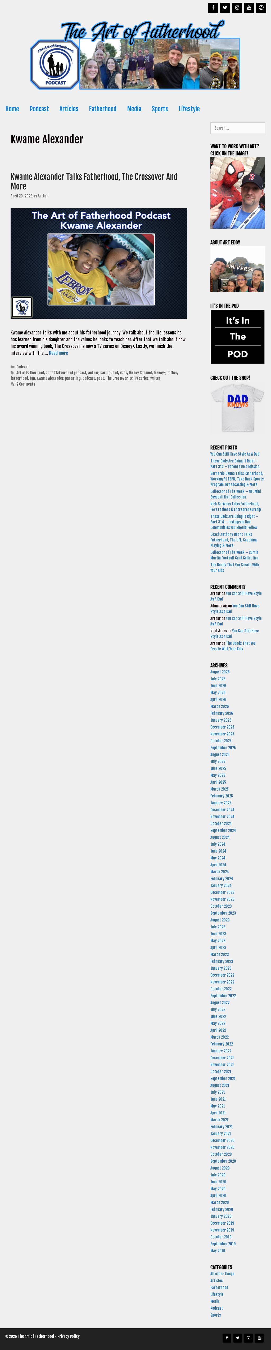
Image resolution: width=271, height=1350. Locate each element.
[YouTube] (249, 8)
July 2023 (217, 927)
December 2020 (222, 1140)
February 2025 (221, 796)
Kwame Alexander (50, 378)
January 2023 (221, 968)
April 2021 (218, 1113)
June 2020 (218, 1182)
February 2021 (221, 1126)
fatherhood (19, 378)
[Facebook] (213, 8)
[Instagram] (237, 8)
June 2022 (218, 1016)
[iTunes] (261, 8)
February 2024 (221, 878)
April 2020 (218, 1195)
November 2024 (222, 816)
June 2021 (218, 1099)
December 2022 (222, 975)
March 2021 (219, 1120)
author (93, 372)
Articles (69, 109)
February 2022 (221, 1044)
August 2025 (219, 754)
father (172, 372)
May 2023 (217, 940)
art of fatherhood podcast (66, 372)
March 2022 (219, 1037)
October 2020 (221, 1154)
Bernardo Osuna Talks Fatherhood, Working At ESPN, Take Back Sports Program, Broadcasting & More (237, 479)
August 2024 (220, 837)
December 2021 (222, 1058)
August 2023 (220, 920)
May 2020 (217, 1188)
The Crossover (117, 378)
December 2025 (222, 727)
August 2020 (220, 1168)
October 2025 (221, 741)
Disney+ (159, 372)
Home (12, 109)
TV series (141, 378)
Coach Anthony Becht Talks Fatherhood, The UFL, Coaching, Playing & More (234, 540)
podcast (89, 378)
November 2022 (222, 982)
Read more (58, 353)
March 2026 (219, 706)
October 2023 (221, 906)
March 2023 (219, 954)
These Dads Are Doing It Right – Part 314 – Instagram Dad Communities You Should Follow (234, 522)
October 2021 (220, 1071)
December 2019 (222, 1223)
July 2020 (217, 1175)
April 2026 (218, 699)
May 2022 (217, 1023)
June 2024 (218, 851)
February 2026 (221, 713)
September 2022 (223, 996)
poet (100, 378)
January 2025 (220, 803)
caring (105, 372)
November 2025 (222, 734)
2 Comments (25, 384)
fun (32, 378)
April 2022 (218, 1030)
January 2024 (221, 885)
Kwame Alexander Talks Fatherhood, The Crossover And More (94, 181)
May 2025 (217, 775)
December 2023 (222, 892)
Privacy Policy (68, 1336)
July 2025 (217, 761)
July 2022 (217, 1009)
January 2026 (221, 720)
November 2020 (222, 1147)
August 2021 (219, 1085)
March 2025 (219, 789)
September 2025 (223, 747)
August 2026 (220, 672)
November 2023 (222, 899)
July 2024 (217, 844)
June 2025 (218, 768)
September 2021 (223, 1078)
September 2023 (223, 913)
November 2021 (222, 1064)
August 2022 (219, 1002)
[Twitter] (225, 8)
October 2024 (221, 823)
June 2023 (218, 934)
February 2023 (221, 961)
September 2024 (223, 830)
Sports (160, 109)
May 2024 (217, 858)
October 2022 (221, 989)
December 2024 (222, 810)
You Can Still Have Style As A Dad (235, 454)
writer (155, 378)
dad (115, 372)
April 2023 (218, 947)
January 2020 (221, 1216)
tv (130, 378)
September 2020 (223, 1161)
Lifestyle (189, 109)
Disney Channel (140, 372)
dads (123, 372)
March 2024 (219, 872)
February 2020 (221, 1209)
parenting (73, 378)
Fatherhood (102, 109)
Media (134, 109)
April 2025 (218, 782)
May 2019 (217, 1250)
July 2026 (217, 679)
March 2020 (219, 1202)
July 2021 (217, 1092)
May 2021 (217, 1106)
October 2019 (220, 1237)
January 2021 (220, 1133)
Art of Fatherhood (30, 372)
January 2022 (220, 1051)
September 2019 (223, 1244)
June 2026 (218, 685)
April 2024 (218, 865)
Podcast (39, 109)
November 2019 (222, 1230)
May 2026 (217, 692)
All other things (222, 1274)
